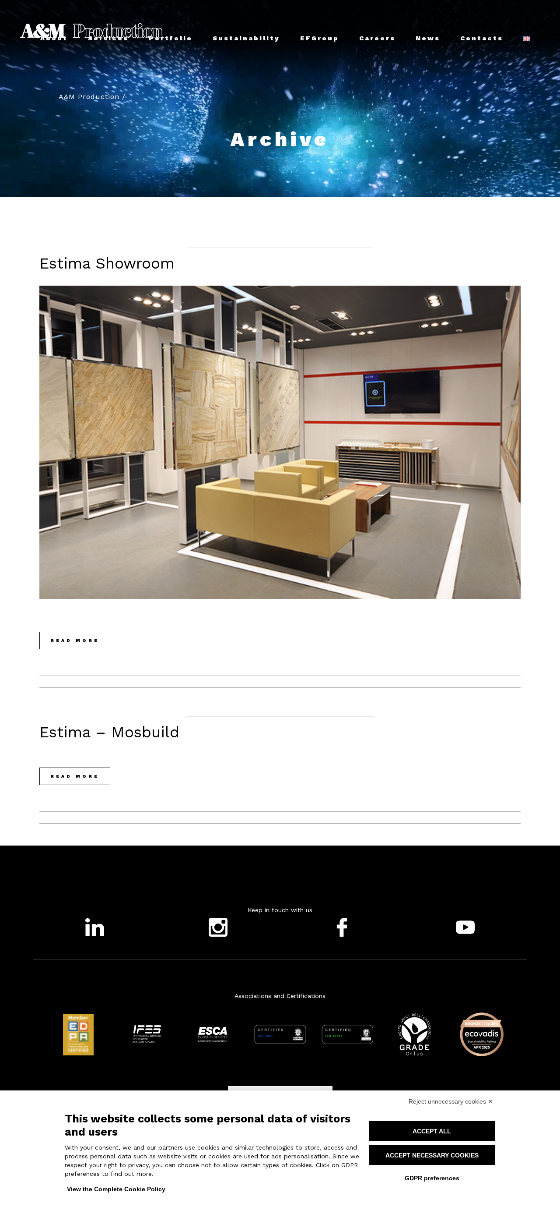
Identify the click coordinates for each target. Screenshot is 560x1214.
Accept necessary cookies (432, 1155)
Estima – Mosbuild (109, 732)
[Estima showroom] (280, 442)
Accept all (432, 1131)
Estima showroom (107, 263)
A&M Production (89, 96)
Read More (74, 640)
